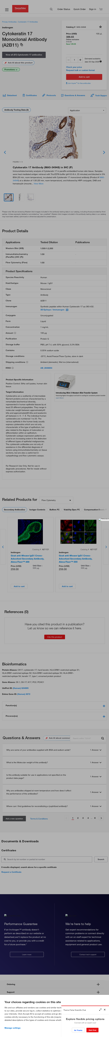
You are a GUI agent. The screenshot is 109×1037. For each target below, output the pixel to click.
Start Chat (92, 1030)
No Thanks (78, 1030)
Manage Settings (13, 1028)
